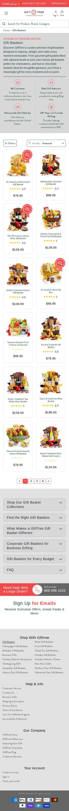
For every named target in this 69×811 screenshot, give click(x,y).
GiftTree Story (10, 734)
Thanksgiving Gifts (12, 663)
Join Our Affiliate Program (16, 714)
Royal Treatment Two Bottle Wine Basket (18, 400)
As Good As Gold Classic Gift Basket (18, 183)
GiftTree (29, 793)
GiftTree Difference (13, 739)
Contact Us (8, 692)
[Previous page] (19, 481)
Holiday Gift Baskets (45, 655)
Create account (11, 772)
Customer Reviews (12, 756)
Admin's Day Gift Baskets (15, 672)
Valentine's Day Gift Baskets (49, 672)
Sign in (6, 776)
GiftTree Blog (9, 752)
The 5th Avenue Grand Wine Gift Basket (18, 237)
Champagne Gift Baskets (15, 646)
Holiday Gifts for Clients (47, 659)
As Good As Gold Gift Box (51, 291)
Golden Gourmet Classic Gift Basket (18, 291)
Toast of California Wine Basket (51, 400)
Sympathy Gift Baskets (14, 668)
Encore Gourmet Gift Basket (51, 346)
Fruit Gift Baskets (44, 646)
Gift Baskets (19, 30)
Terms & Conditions (13, 710)
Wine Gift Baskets (44, 641)
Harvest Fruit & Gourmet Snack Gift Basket (18, 452)
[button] (6, 13)
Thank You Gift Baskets (46, 650)
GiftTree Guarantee (13, 747)
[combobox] (34, 24)
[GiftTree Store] (34, 13)
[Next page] (48, 481)
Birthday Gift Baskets (13, 650)
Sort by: (36, 143)
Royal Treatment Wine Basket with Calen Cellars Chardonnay (50, 454)
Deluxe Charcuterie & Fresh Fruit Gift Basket (50, 235)
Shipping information (13, 701)
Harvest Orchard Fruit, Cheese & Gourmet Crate (18, 343)
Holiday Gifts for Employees (17, 659)
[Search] (4, 24)
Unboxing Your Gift (12, 743)
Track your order (11, 781)
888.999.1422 (55, 590)
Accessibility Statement (15, 719)
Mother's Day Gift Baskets (48, 668)
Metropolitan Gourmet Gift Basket (51, 182)
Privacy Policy (10, 705)
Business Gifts (10, 655)
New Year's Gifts (43, 663)
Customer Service (12, 688)
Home (6, 30)
